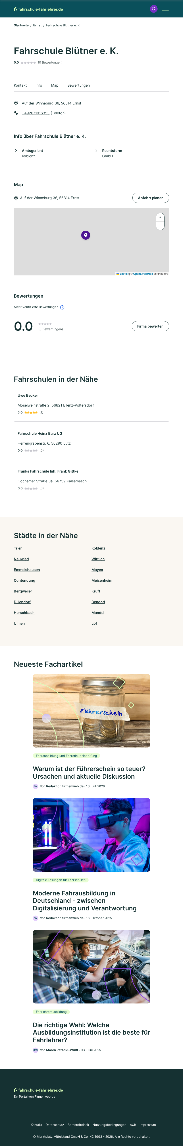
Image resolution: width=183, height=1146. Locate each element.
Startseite (21, 25)
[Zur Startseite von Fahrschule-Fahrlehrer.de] (38, 8)
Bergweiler (23, 591)
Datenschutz (55, 1125)
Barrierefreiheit (78, 1125)
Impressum (148, 1125)
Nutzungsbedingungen (109, 1125)
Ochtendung (24, 580)
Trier (18, 548)
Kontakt (36, 1125)
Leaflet (124, 274)
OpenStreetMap (143, 274)
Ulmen (19, 623)
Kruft (96, 591)
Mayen (97, 569)
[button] (154, 9)
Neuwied (21, 559)
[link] (91, 405)
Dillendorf (22, 602)
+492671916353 (36, 113)
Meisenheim (102, 580)
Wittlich (98, 559)
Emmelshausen (27, 569)
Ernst (37, 25)
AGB (133, 1125)
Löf (94, 623)
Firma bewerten (150, 326)
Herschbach (24, 612)
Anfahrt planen (151, 198)
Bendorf (98, 602)
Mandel (98, 612)
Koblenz (98, 548)
